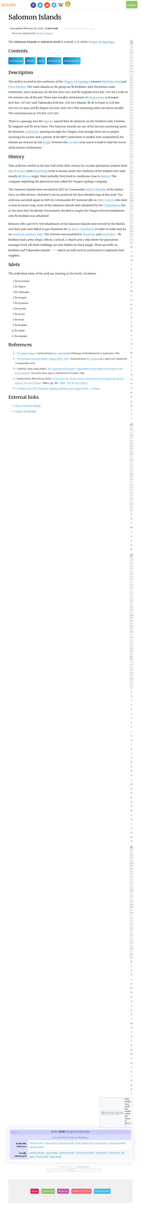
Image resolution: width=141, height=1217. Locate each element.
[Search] (67, 4)
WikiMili (8, 4)
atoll (77, 41)
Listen (132, 4)
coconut (73, 142)
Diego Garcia (51, 1143)
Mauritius (40, 171)
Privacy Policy (102, 1191)
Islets (41, 60)
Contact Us (48, 1191)
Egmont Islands (66, 1143)
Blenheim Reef (111, 81)
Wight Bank (55, 1156)
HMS (105, 200)
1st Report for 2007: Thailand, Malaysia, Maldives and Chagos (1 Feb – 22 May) (58, 388)
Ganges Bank (101, 1153)
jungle (47, 142)
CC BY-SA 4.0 (70, 1169)
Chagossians (96, 97)
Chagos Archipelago (101, 41)
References (54, 60)
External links (71, 60)
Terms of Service (81, 1191)
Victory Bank (42, 1156)
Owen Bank (114, 1153)
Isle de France (17, 171)
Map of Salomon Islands (28, 405)
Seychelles (108, 234)
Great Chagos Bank (84, 1143)
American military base (27, 234)
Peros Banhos (17, 86)
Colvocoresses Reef (84, 1153)
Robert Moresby (96, 189)
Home (34, 1191)
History (30, 60)
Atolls (54, 1131)
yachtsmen (32, 131)
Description (16, 60)
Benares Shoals (36, 1153)
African (26, 176)
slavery (105, 176)
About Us (63, 1191)
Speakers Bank (36, 1147)
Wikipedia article (84, 1166)
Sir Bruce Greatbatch (81, 229)
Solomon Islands (44, 33)
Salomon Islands (127, 1122)
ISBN (62, 383)
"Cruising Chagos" (26, 353)
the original (59, 353)
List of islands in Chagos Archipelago (70, 1137)
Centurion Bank (66, 1153)
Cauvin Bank (52, 1153)
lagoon (48, 121)
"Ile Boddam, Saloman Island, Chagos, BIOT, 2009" (43, 358)
